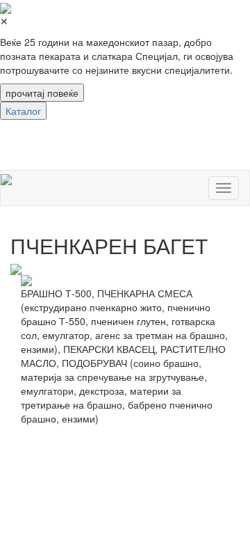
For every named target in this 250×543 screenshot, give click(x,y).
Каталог (23, 111)
